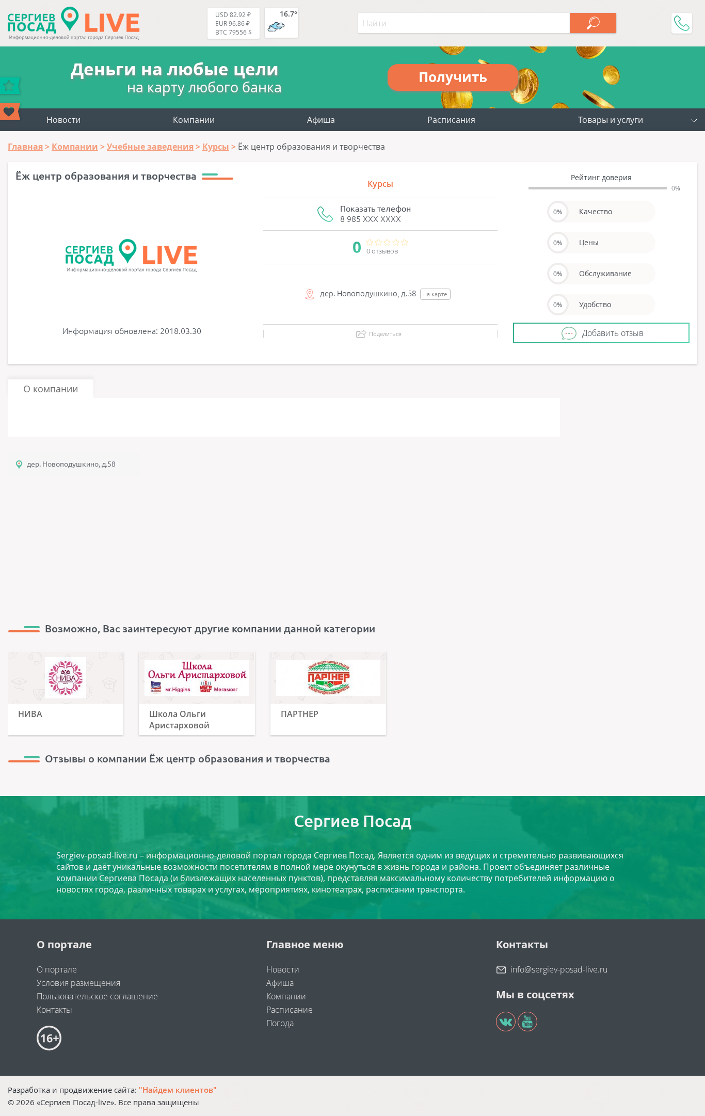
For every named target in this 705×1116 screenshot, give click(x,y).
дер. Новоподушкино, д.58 (71, 464)
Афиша (321, 119)
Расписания (451, 119)
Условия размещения (78, 983)
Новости (63, 119)
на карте (435, 294)
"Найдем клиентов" (178, 1090)
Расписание (289, 1009)
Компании (194, 119)
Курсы (380, 183)
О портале (57, 969)
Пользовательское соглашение (97, 996)
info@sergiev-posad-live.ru (558, 969)
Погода (280, 1023)
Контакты (54, 1009)
